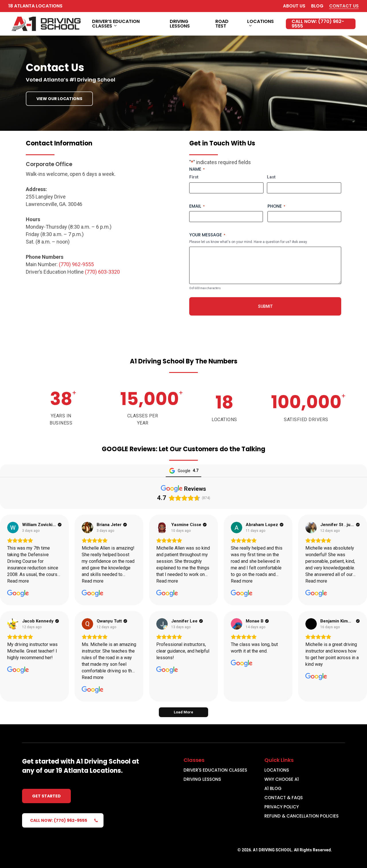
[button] (59, 99)
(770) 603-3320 (102, 272)
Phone (276, 206)
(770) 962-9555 (76, 264)
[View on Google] (13, 527)
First (193, 177)
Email (197, 206)
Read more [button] (18, 581)
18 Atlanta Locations (35, 6)
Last (271, 177)
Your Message (207, 235)
